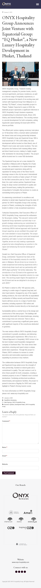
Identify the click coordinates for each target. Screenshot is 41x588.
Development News (20, 404)
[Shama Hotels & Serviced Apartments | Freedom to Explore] (20, 520)
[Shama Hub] (32, 520)
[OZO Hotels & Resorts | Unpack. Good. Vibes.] (11, 527)
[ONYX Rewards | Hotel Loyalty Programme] (20, 495)
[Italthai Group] (21, 545)
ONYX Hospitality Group (18, 402)
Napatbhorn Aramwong (10, 400)
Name (4, 447)
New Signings (8, 402)
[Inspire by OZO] (26, 527)
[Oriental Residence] (14, 512)
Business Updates (9, 404)
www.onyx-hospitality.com (20, 562)
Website (5, 464)
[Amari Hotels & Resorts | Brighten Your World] (28, 512)
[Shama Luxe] (8, 520)
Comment (6, 421)
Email (4, 456)
